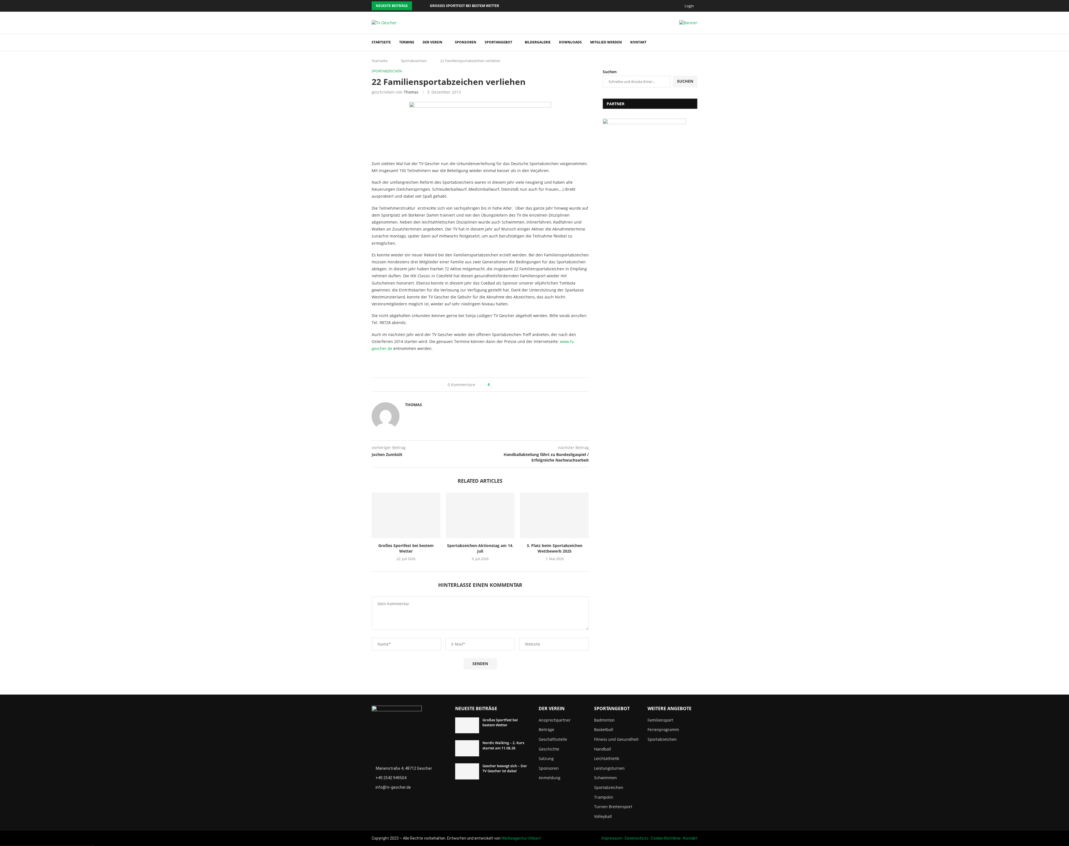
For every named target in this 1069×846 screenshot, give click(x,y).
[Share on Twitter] (502, 384)
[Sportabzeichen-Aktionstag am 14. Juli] (480, 515)
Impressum (612, 838)
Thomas (411, 92)
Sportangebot (498, 42)
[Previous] (417, 5)
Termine (406, 42)
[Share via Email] (513, 384)
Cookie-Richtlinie (666, 838)
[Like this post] (491, 384)
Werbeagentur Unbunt (521, 838)
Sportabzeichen (414, 60)
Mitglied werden (606, 42)
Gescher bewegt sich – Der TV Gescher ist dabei (504, 768)
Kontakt (638, 42)
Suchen (610, 71)
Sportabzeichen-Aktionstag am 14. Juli (480, 548)
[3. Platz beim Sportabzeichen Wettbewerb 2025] (554, 515)
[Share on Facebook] (497, 384)
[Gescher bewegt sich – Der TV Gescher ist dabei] (467, 771)
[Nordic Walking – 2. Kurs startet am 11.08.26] (467, 748)
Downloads (570, 42)
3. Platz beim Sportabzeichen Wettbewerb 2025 (554, 548)
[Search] (694, 42)
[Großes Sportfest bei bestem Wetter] (406, 515)
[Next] (424, 5)
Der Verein (432, 42)
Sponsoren (465, 42)
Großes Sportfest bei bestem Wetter (464, 5)
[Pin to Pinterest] (507, 384)
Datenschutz (636, 838)
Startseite (381, 42)
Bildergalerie (538, 42)
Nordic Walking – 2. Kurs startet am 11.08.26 (503, 745)
